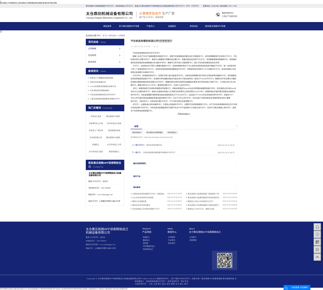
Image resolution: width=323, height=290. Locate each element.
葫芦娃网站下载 (58, 289)
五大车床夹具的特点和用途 (143, 198)
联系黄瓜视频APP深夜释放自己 (215, 27)
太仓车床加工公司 (114, 144)
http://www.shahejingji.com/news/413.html (158, 137)
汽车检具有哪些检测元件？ (102, 95)
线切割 (145, 243)
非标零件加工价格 (96, 123)
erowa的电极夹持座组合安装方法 (102, 86)
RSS (230, 6)
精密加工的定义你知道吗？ (201, 201)
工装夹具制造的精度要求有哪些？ (159, 152)
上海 (155, 284)
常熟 (173, 284)
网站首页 (107, 26)
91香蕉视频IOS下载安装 (95, 289)
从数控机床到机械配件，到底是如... (149, 194)
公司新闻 (121, 36)
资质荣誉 (193, 240)
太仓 (177, 284)
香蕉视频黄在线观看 (80, 289)
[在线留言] (317, 249)
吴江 (182, 284)
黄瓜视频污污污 (22, 289)
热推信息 (206, 6)
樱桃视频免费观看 (47, 289)
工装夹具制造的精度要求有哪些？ (105, 99)
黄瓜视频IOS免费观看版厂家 (114, 116)
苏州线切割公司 (96, 137)
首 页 (105, 36)
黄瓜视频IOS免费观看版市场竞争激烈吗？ (206, 198)
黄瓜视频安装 (228, 279)
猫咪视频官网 (68, 289)
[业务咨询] (317, 226)
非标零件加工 (148, 249)
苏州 (169, 284)
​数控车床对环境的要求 (141, 205)
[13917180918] (317, 234)
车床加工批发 (96, 116)
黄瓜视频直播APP (34, 289)
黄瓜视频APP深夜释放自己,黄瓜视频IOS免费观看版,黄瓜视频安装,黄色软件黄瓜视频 (28, 3)
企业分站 (215, 6)
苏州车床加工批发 (114, 123)
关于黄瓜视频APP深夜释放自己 (129, 27)
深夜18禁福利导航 (121, 289)
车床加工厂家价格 (96, 130)
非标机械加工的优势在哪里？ (146, 209)
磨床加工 (146, 240)
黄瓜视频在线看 (11, 289)
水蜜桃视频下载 (109, 289)
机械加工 (95, 144)
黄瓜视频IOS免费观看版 (114, 137)
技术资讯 (92, 62)
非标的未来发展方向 (97, 82)
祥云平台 (184, 281)
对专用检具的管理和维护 (99, 90)
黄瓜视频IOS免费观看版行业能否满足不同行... (206, 205)
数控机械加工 (114, 152)
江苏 (151, 284)
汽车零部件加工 (149, 246)
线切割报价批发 (114, 130)
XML (235, 6)
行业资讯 (92, 55)
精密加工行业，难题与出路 (201, 209)
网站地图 (224, 6)
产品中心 (150, 26)
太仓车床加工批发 (96, 152)
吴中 (186, 284)
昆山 (164, 284)
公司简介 (193, 237)
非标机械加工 (172, 132)
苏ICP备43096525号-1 (181, 279)
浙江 (160, 284)
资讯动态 (194, 26)
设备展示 (172, 26)
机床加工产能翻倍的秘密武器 (101, 78)
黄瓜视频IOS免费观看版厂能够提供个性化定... (206, 194)
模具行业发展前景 (139, 201)
